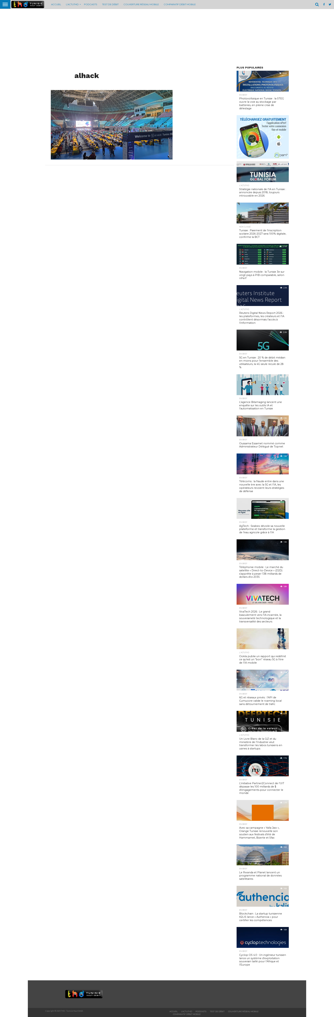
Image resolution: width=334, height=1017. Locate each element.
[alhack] (112, 158)
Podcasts (90, 4)
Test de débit (110, 4)
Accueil (56, 4)
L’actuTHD (72, 4)
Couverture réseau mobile (141, 4)
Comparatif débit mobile (180, 4)
